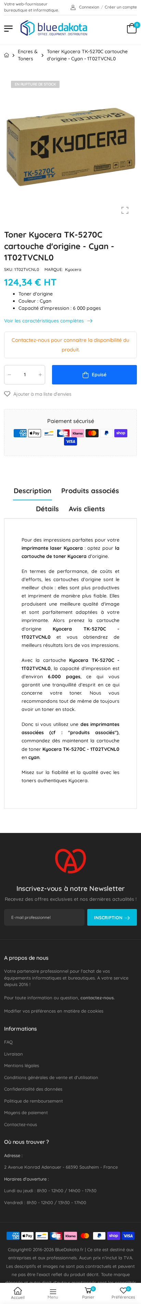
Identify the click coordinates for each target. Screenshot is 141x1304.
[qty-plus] (40, 374)
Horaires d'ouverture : (26, 1179)
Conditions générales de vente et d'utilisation (51, 1077)
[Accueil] (6, 55)
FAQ (8, 1042)
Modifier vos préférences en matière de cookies (53, 1011)
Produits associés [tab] (90, 490)
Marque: (54, 269)
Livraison (13, 1054)
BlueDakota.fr (69, 1249)
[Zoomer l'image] (125, 210)
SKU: (9, 269)
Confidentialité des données (33, 1089)
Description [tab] (32, 490)
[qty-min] (9, 374)
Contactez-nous (20, 1124)
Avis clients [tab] (87, 508)
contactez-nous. (97, 997)
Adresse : (13, 1155)
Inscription (108, 917)
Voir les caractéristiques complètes (44, 321)
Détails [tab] (47, 508)
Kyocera (73, 269)
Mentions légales (21, 1065)
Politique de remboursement (33, 1101)
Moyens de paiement (26, 1112)
